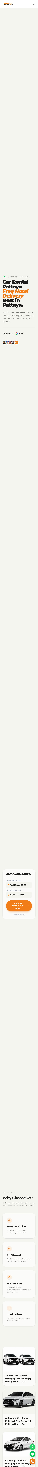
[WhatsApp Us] (32, 1447)
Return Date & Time (13, 890)
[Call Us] (32, 1461)
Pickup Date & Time (13, 880)
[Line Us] (32, 1454)
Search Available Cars (17, 905)
